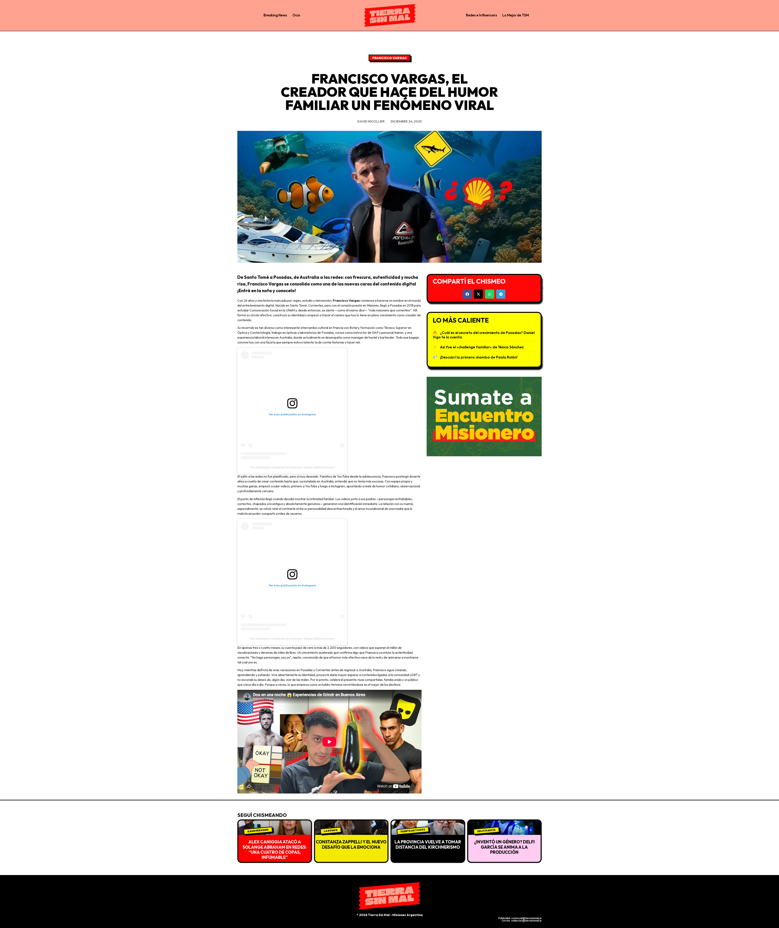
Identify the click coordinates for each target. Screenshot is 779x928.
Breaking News (275, 15)
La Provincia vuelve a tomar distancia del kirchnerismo (428, 844)
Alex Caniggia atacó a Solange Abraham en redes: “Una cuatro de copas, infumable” (275, 849)
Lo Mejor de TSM (515, 15)
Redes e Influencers (481, 15)
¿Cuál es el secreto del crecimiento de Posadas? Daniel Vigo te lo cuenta (484, 334)
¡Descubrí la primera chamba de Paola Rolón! (478, 357)
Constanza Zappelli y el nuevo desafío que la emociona (351, 844)
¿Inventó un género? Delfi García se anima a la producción (504, 847)
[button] (467, 294)
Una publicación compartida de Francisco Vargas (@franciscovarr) (292, 467)
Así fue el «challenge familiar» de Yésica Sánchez (482, 347)
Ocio (296, 15)
